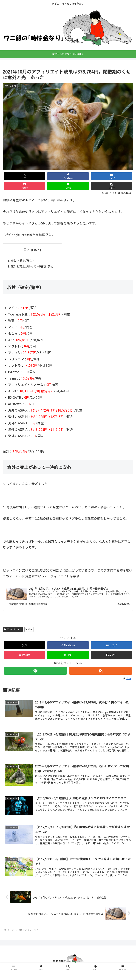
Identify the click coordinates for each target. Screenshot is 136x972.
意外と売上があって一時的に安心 (32, 266)
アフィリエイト (14, 629)
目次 (27, 249)
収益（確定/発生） (23, 261)
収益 (30, 629)
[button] (111, 186)
